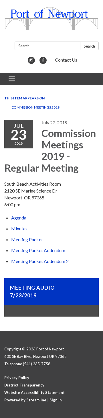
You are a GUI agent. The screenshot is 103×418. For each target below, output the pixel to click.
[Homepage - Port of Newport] (51, 22)
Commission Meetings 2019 (35, 107)
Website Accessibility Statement (34, 392)
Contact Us (66, 59)
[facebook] (43, 62)
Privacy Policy (16, 377)
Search (89, 46)
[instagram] (31, 62)
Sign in (55, 400)
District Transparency (24, 385)
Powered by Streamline (25, 400)
